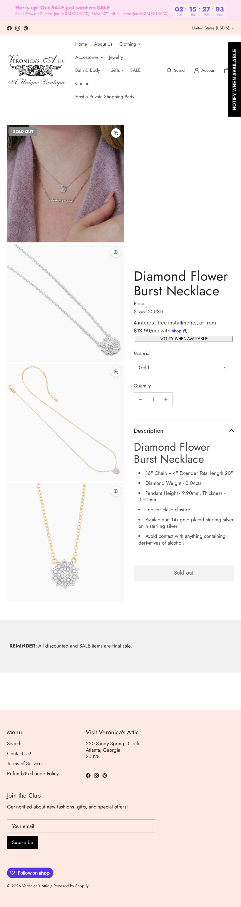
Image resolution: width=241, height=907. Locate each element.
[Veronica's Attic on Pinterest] (26, 28)
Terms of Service (24, 763)
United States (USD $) (210, 28)
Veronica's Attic (35, 886)
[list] (65, 363)
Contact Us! (19, 753)
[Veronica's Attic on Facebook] (9, 28)
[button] (129, 44)
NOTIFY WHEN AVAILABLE (184, 339)
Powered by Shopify (70, 886)
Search (14, 743)
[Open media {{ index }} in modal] (65, 183)
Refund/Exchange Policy (32, 773)
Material (142, 353)
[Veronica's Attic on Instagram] (18, 28)
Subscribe (22, 842)
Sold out (183, 573)
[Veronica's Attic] (36, 70)
